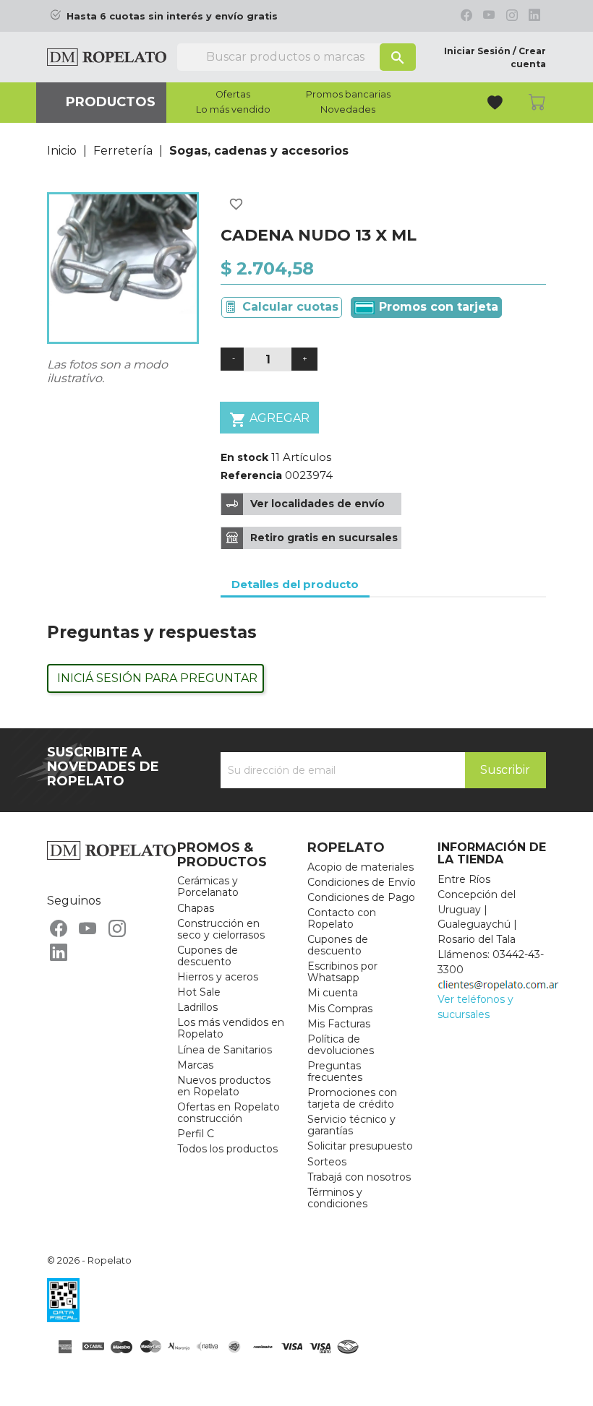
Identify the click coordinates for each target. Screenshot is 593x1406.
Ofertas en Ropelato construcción (228, 1112)
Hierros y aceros (217, 976)
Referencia (251, 475)
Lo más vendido (233, 110)
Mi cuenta (332, 992)
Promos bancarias (348, 95)
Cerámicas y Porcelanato (208, 886)
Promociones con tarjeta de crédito (352, 1098)
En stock (244, 457)
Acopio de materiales (360, 867)
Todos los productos (227, 1148)
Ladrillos (197, 1007)
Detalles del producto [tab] (295, 584)
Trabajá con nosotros (359, 1176)
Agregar (269, 419)
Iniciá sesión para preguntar (157, 678)
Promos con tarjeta (436, 307)
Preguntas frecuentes (334, 1071)
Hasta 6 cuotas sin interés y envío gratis (172, 16)
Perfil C (195, 1133)
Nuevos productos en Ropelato (223, 1086)
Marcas (195, 1064)
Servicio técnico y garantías (351, 1125)
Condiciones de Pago (361, 897)
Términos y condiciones (337, 1198)
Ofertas (233, 95)
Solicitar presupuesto (360, 1145)
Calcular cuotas (290, 307)
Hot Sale (199, 992)
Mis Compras (339, 1008)
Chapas (195, 908)
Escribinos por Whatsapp (342, 971)
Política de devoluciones (340, 1044)
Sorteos (326, 1161)
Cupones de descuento (207, 956)
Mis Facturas (338, 1023)
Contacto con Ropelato (341, 918)
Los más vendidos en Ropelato (230, 1028)
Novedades (347, 110)
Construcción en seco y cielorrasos (221, 929)
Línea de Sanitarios (224, 1049)
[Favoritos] (496, 104)
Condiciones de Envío (361, 882)
